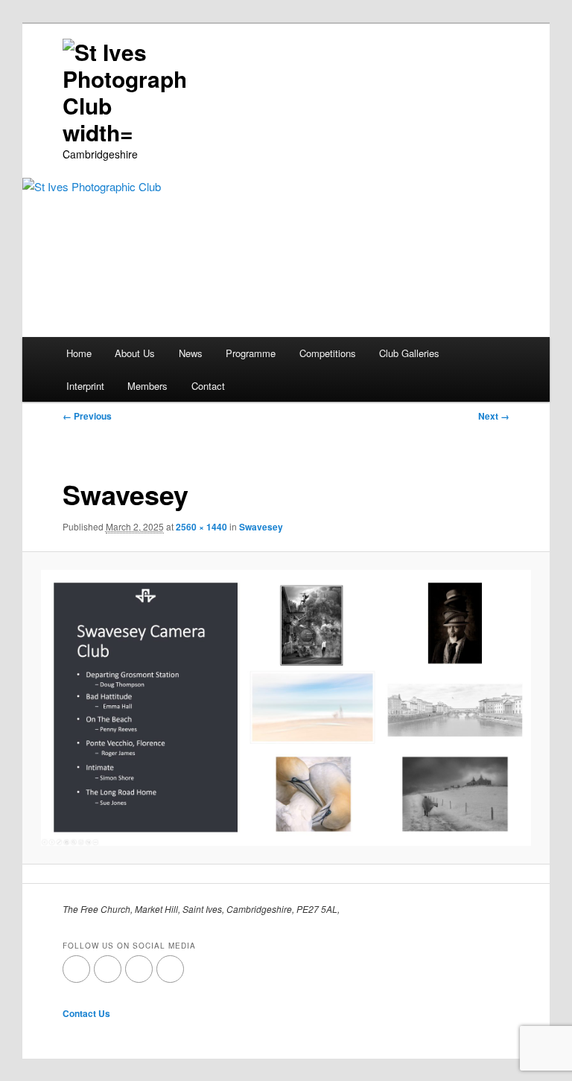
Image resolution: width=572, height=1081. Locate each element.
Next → (493, 416)
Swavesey (261, 526)
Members (147, 386)
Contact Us (86, 1013)
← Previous (87, 416)
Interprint (85, 386)
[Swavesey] (286, 707)
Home (79, 353)
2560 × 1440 (201, 526)
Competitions (327, 353)
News (191, 353)
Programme (251, 353)
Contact (208, 386)
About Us (135, 353)
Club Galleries (409, 353)
